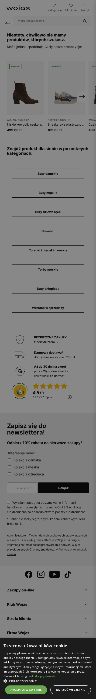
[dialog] (48, 349)
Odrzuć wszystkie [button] (70, 690)
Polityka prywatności (42, 676)
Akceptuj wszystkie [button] (26, 690)
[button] (48, 681)
